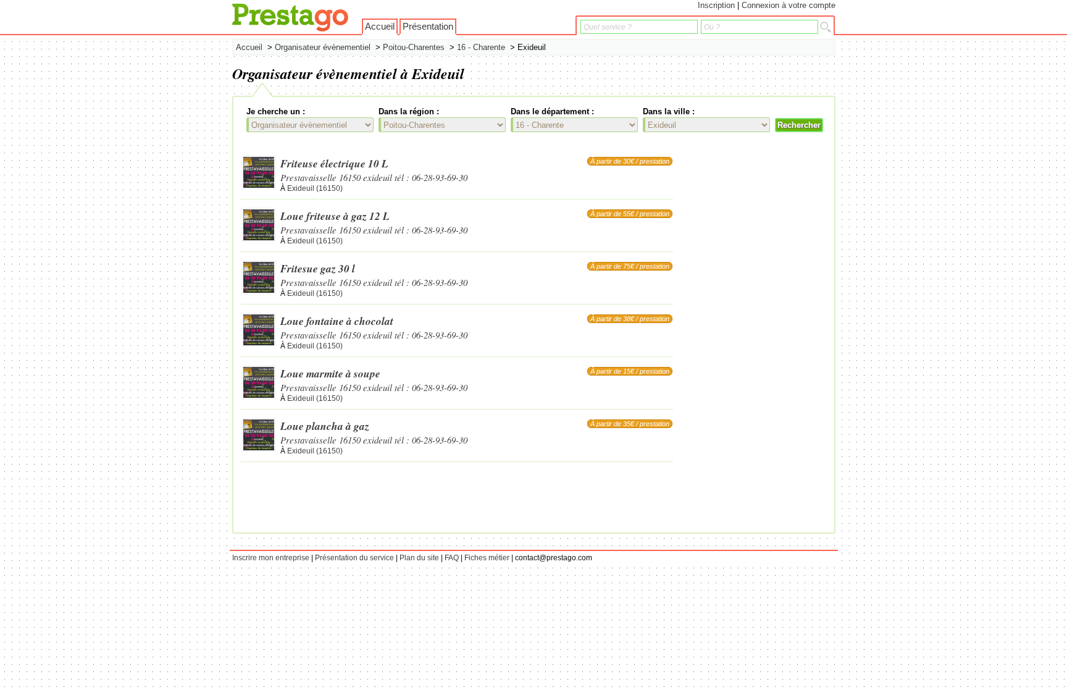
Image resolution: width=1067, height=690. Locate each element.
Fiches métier (486, 557)
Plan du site (419, 557)
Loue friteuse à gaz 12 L (335, 216)
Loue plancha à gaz (324, 426)
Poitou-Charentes (414, 47)
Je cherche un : (275, 111)
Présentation (428, 27)
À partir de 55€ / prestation (629, 213)
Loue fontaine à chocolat (336, 321)
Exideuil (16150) (315, 188)
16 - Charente (481, 47)
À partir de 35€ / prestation (629, 423)
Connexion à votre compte (788, 5)
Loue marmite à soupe (330, 373)
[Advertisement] (777, 339)
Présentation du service (354, 557)
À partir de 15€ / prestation (629, 371)
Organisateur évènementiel (322, 47)
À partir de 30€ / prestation (629, 161)
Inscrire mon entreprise (270, 557)
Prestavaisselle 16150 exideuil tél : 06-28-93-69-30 (373, 177)
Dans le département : (552, 111)
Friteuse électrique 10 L (334, 163)
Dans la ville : (669, 111)
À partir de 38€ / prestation (629, 318)
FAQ (452, 557)
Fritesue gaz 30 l (317, 268)
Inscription (716, 5)
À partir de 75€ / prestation (629, 266)
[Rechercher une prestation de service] (825, 27)
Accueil (380, 27)
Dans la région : (409, 111)
